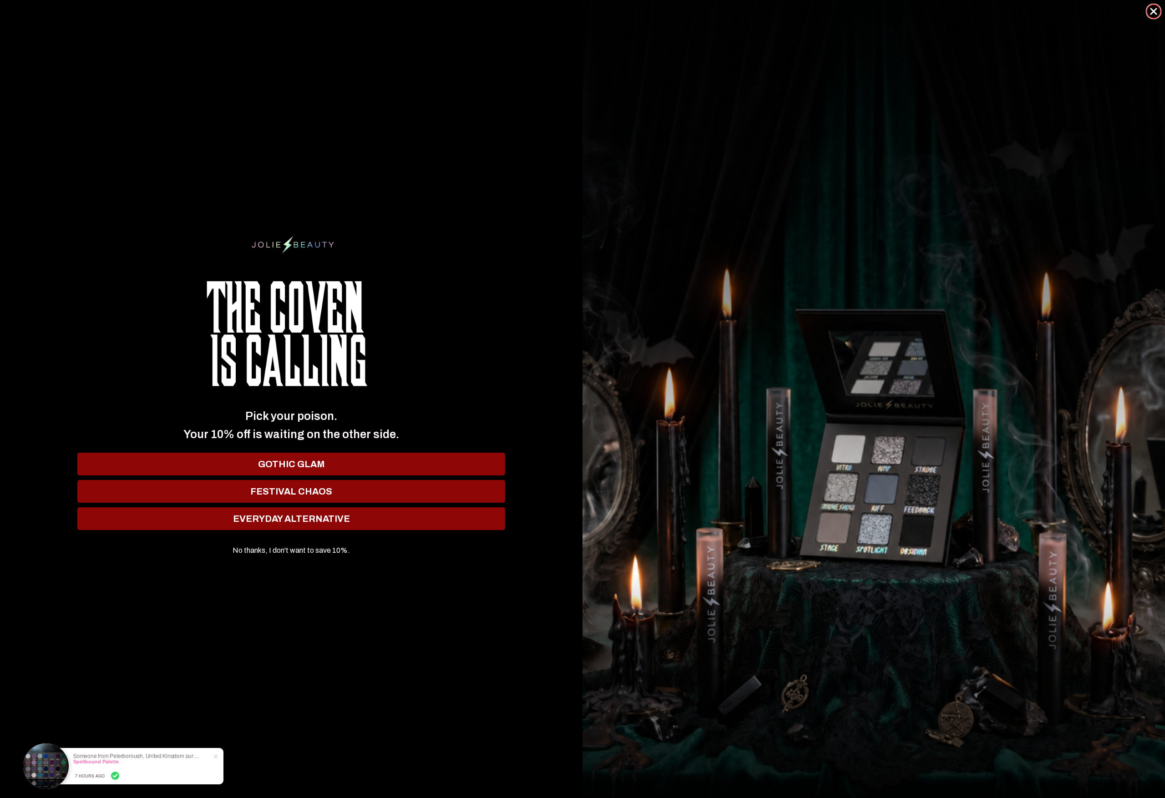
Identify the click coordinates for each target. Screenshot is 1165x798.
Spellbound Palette (96, 761)
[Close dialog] (1153, 11)
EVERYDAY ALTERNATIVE (291, 519)
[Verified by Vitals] (115, 776)
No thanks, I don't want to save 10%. (291, 550)
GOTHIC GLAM (291, 464)
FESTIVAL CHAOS (291, 491)
